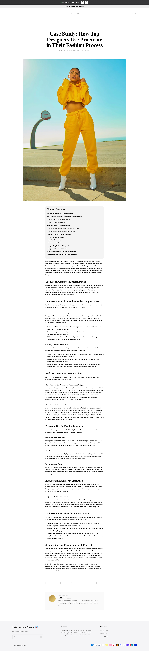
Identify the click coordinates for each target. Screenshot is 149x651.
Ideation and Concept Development (60, 219)
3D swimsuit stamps (93, 388)
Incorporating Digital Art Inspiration (58, 246)
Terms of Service (104, 637)
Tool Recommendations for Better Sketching (61, 251)
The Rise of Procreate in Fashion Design (60, 213)
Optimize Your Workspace (56, 237)
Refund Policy (103, 633)
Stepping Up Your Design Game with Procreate (62, 254)
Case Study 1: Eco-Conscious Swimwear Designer (64, 228)
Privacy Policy (104, 630)
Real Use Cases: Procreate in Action (58, 225)
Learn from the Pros (55, 243)
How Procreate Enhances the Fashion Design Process (64, 216)
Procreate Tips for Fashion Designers (59, 234)
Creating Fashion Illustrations (58, 222)
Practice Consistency (55, 240)
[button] (74, 2)
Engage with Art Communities (58, 249)
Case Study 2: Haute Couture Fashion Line (62, 231)
